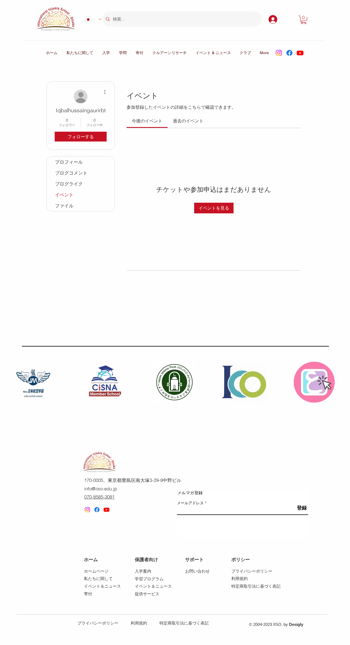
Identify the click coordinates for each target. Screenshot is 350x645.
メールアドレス (190, 503)
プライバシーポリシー (97, 623)
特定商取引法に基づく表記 (184, 623)
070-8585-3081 (99, 497)
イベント (64, 195)
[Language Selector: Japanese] (91, 19)
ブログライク (69, 184)
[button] (304, 20)
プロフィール (69, 162)
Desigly (296, 624)
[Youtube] (300, 53)
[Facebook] (289, 53)
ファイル (64, 205)
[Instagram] (279, 53)
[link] (147, 120)
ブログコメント (71, 173)
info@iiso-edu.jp (100, 488)
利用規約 (139, 623)
